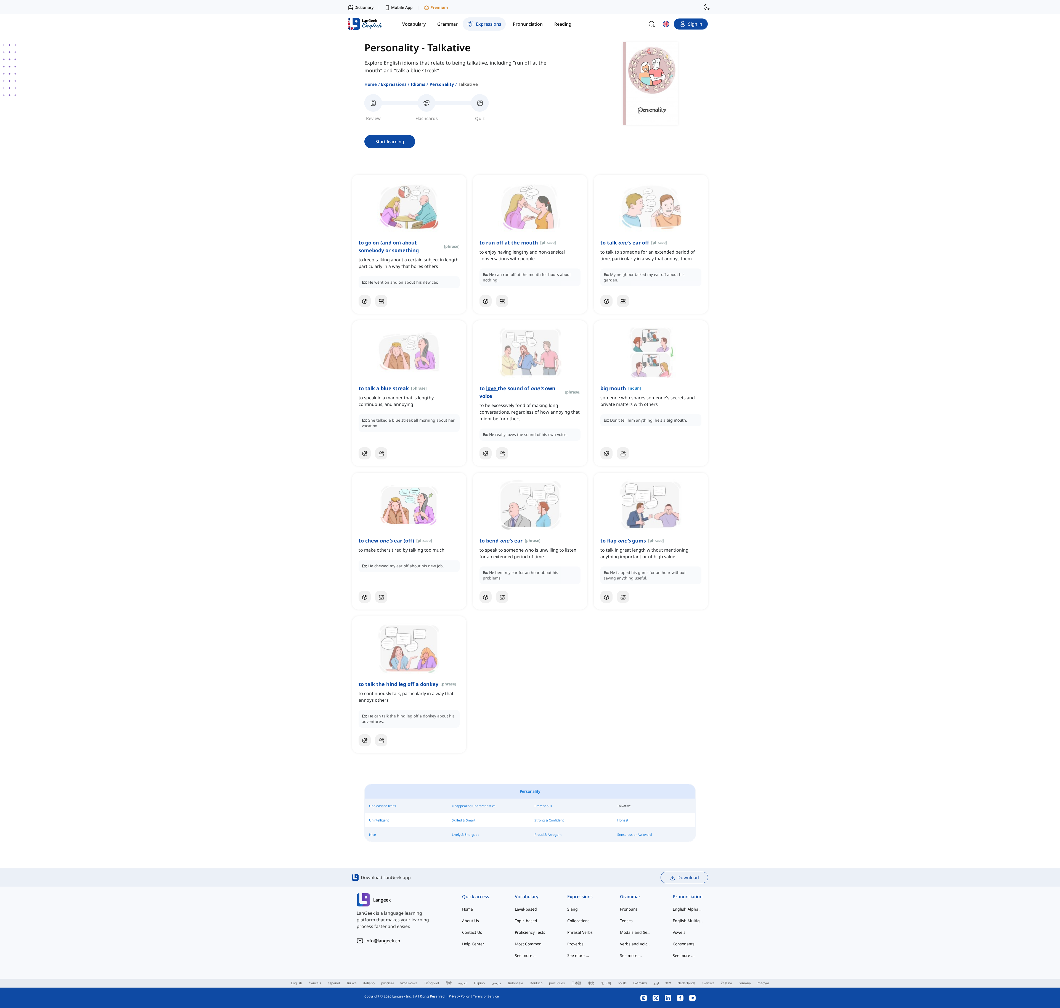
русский (387, 983)
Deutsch (536, 983)
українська (408, 983)
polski (622, 983)
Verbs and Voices (635, 943)
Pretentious (543, 806)
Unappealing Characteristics (473, 806)
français (315, 983)
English (296, 983)
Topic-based (526, 920)
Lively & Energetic (465, 834)
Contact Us (472, 932)
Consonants (684, 943)
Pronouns (629, 909)
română (745, 983)
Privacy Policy (459, 996)
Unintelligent (379, 820)
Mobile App (402, 7)
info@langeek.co (382, 941)
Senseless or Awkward (634, 834)
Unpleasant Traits (382, 806)
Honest (622, 820)
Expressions (394, 84)
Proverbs (575, 943)
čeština (726, 983)
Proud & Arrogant (547, 834)
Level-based (526, 909)
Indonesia (515, 983)
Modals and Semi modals (635, 932)
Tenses (626, 920)
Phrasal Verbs (580, 932)
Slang (572, 909)
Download (688, 877)
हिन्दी (449, 983)
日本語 (576, 983)
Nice (372, 834)
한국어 (606, 983)
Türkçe (351, 983)
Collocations (578, 920)
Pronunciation (688, 896)
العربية (462, 983)
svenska (708, 983)
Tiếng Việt (431, 983)
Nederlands (686, 983)
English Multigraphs (688, 920)
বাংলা (668, 983)
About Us (470, 920)
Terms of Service (486, 996)
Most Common (528, 943)
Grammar (630, 896)
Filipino (479, 983)
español (334, 983)
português (557, 983)
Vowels (679, 932)
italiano (369, 983)
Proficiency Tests (530, 932)
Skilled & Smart (463, 820)
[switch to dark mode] (706, 7)
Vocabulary (526, 896)
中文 (591, 983)
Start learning (389, 142)
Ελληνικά (640, 983)
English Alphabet (688, 909)
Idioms (418, 84)
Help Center (473, 943)
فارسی (496, 983)
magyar (763, 983)
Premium (439, 7)
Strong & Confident (549, 820)
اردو (656, 983)
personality (442, 84)
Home (370, 84)
